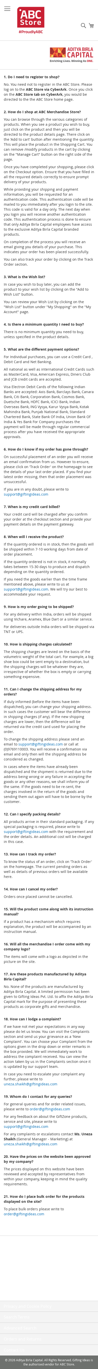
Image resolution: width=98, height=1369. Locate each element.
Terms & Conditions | (22, 1265)
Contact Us (13, 1295)
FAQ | (9, 1245)
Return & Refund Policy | (25, 1275)
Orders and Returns (22, 1339)
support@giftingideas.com (26, 494)
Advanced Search (20, 1328)
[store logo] (31, 20)
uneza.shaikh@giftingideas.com (30, 1084)
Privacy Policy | (16, 1255)
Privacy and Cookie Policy (28, 1306)
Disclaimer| (14, 1285)
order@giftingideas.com (50, 1109)
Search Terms (17, 1317)
